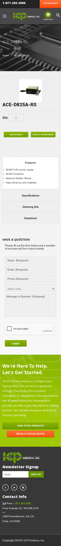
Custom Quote (50, 3)
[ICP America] (26, 16)
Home (5, 55)
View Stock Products (30, 425)
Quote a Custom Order (43, 134)
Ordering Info (30, 207)
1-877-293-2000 (14, 3)
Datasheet (30, 218)
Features (30, 162)
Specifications (30, 195)
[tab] (30, 162)
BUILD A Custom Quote (30, 433)
